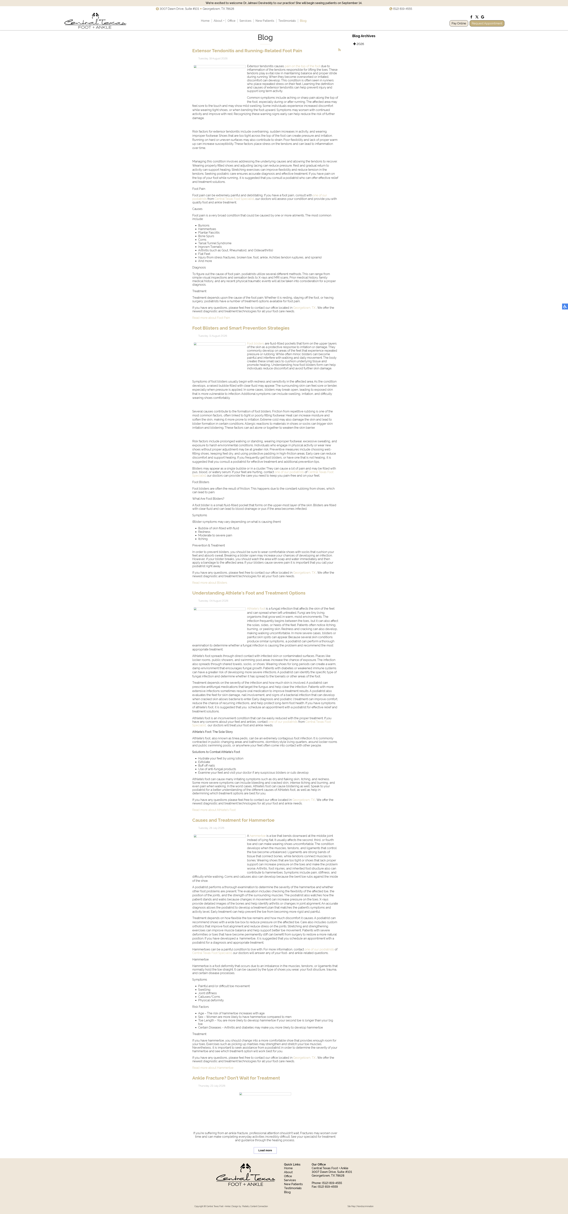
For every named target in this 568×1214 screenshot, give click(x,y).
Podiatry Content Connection (255, 1206)
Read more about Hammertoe (212, 1067)
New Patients (264, 20)
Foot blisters (255, 343)
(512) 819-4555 (402, 9)
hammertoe (258, 836)
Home (205, 20)
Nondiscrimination (365, 1206)
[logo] (95, 21)
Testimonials (287, 20)
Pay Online (459, 23)
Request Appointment (487, 23)
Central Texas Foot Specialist (234, 199)
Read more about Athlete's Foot (214, 810)
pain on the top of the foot (302, 66)
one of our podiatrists (289, 472)
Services (245, 20)
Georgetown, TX (304, 307)
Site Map (351, 1206)
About (218, 20)
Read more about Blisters (209, 582)
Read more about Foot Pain (211, 318)
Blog (303, 20)
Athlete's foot (256, 608)
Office (231, 20)
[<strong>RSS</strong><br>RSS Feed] (339, 50)
